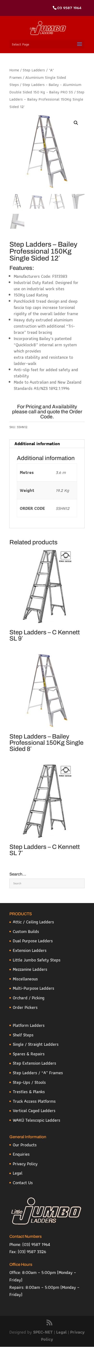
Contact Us (23, 1182)
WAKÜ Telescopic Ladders (36, 1120)
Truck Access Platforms (34, 1101)
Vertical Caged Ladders (34, 1110)
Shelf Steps (23, 1034)
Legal (17, 1173)
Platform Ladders (29, 1025)
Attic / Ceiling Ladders (33, 921)
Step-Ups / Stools (29, 1082)
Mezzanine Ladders (30, 969)
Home (14, 70)
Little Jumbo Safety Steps (36, 959)
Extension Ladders (30, 950)
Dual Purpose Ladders (33, 940)
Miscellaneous (25, 978)
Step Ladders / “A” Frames (38, 1072)
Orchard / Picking (28, 997)
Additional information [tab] (37, 443)
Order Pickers (25, 1007)
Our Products (25, 1144)
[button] (76, 123)
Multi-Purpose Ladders (33, 988)
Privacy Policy (25, 1163)
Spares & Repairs (29, 1053)
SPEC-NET (43, 1332)
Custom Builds (26, 931)
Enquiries (21, 1154)
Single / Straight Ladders (36, 1044)
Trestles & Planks (29, 1091)
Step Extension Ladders (34, 1063)
